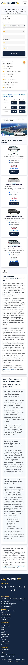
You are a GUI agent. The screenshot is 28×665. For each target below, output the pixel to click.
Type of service (6, 22)
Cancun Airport (14, 152)
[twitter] (11, 587)
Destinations (18, 119)
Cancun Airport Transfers (9, 369)
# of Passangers (6, 39)
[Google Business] (15, 590)
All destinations (4, 644)
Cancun (14, 183)
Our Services (4, 619)
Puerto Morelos (4, 636)
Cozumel (3, 629)
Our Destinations (5, 643)
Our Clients (3, 659)
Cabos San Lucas (5, 641)
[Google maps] (11, 590)
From (4, 28)
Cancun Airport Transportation (8, 119)
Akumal (3, 632)
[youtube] (13, 587)
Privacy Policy (23, 660)
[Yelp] (22, 587)
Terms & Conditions (10, 660)
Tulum (23, 119)
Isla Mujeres (4, 631)
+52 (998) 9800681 (5, 601)
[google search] (24, 587)
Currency (5, 45)
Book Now (12, 171)
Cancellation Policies (17, 660)
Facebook (8, 606)
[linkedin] (16, 587)
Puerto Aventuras (5, 634)
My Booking (5, 583)
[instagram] (8, 587)
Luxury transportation (6, 616)
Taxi (2, 612)
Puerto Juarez (4, 637)
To (3, 33)
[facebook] (5, 587)
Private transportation (6, 614)
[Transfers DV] (10, 2)
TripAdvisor (3, 606)
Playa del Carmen (5, 625)
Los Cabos (3, 639)
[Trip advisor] (2, 587)
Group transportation (6, 617)
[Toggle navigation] (25, 2)
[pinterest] (19, 587)
